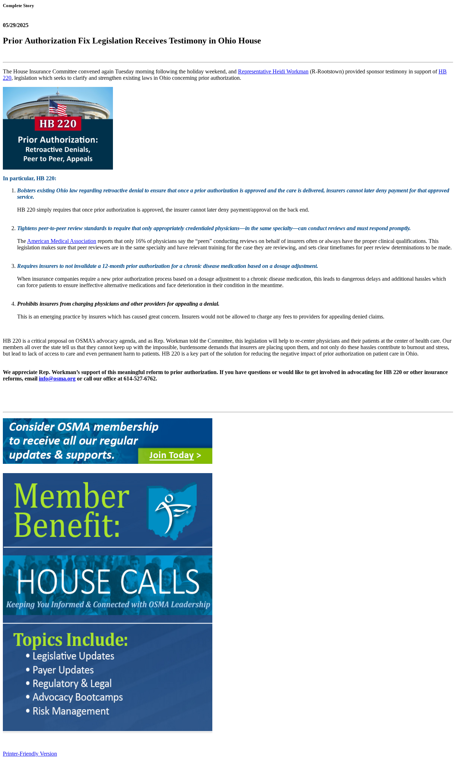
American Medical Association (61, 241)
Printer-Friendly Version (30, 754)
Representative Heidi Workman (273, 71)
